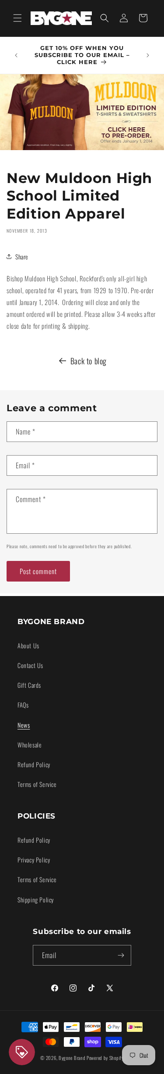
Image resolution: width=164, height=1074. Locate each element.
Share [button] (21, 256)
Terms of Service (37, 784)
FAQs (22, 704)
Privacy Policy (33, 859)
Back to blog (88, 360)
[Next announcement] (147, 55)
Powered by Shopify (105, 1057)
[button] (17, 18)
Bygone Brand (72, 1057)
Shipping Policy (35, 899)
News (23, 724)
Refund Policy (33, 764)
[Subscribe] (121, 955)
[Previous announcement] (16, 55)
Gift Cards (29, 685)
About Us (28, 645)
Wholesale (29, 744)
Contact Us (30, 665)
